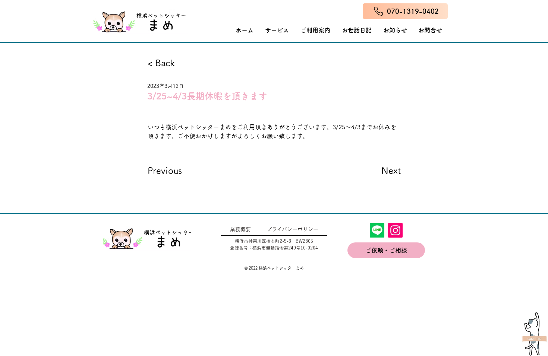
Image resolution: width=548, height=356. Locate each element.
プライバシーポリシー (292, 229)
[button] (315, 30)
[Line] (377, 230)
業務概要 (240, 229)
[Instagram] (395, 230)
